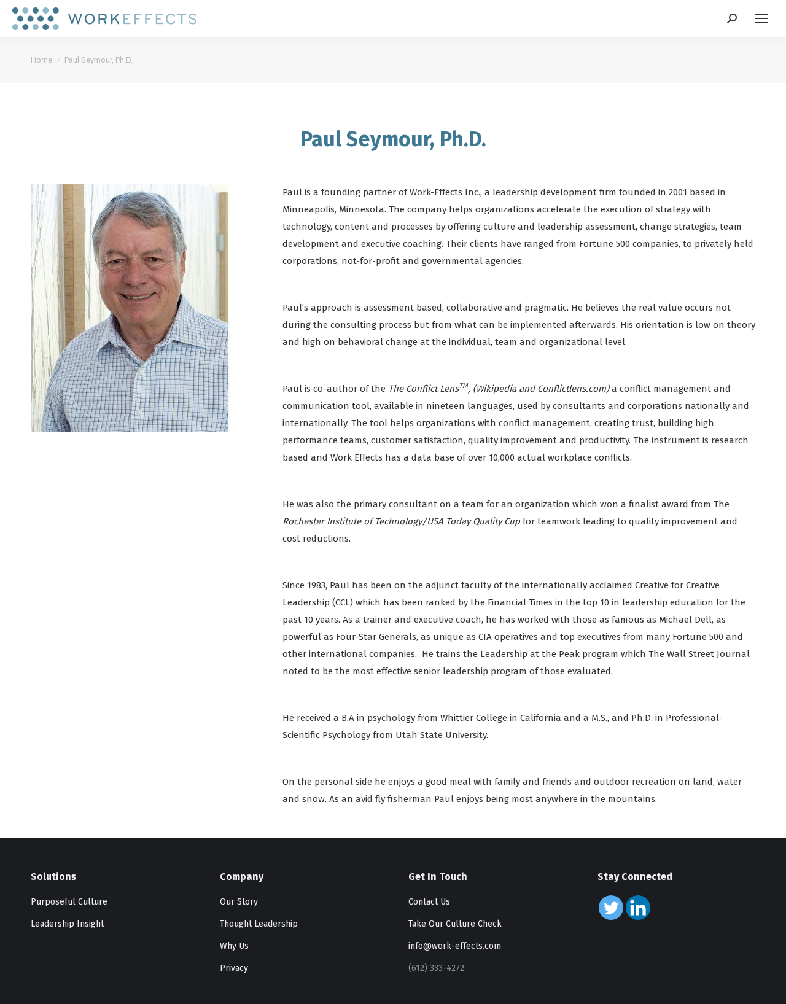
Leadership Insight (67, 924)
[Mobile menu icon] (761, 18)
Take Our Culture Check (455, 924)
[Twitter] (611, 907)
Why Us (234, 946)
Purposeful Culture (69, 902)
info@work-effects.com (454, 946)
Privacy (234, 968)
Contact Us (429, 902)
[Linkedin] (638, 907)
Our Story (239, 902)
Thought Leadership (259, 924)
